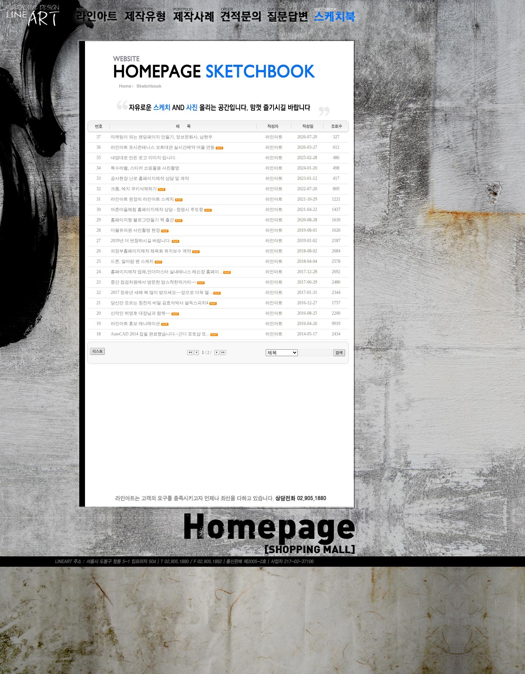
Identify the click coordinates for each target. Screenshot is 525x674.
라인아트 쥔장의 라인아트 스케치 (142, 199)
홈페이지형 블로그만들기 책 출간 (142, 219)
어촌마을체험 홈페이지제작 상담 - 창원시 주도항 (157, 209)
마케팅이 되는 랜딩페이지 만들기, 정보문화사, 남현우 (161, 136)
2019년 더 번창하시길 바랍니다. (141, 240)
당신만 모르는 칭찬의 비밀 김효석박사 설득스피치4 (159, 302)
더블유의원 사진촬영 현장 (135, 230)
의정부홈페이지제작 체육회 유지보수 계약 (151, 251)
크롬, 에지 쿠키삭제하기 (134, 188)
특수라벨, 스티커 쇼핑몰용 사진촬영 (145, 168)
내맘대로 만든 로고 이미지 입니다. (143, 157)
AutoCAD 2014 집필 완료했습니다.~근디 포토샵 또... (160, 333)
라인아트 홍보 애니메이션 (135, 323)
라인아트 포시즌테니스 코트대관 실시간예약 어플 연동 (163, 147)
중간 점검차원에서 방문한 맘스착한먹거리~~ (153, 282)
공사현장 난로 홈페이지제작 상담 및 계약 (150, 178)
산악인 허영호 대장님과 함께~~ (140, 313)
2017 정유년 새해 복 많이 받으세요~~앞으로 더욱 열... (161, 292)
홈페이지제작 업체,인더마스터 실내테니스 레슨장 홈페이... (166, 271)
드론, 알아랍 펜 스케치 (132, 261)
